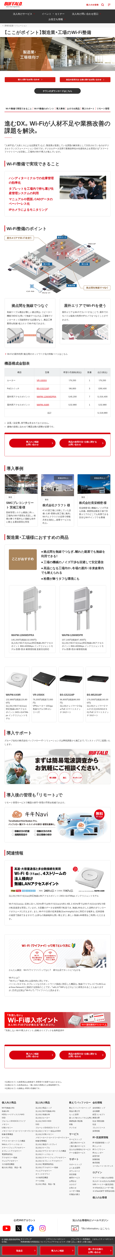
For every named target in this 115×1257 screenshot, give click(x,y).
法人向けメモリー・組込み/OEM (48, 1130)
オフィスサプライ (42, 1174)
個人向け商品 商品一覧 (12, 1167)
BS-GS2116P (43, 388)
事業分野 (96, 1117)
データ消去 (39, 1180)
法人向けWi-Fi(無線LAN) (45, 1111)
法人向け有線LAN (42, 1114)
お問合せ (72, 1181)
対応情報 (72, 1174)
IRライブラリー (99, 1149)
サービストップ (75, 1139)
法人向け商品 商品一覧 (45, 1184)
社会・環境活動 (98, 1121)
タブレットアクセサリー (12, 1150)
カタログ (72, 1184)
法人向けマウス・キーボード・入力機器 (50, 1150)
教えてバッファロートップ (80, 1107)
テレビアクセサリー (10, 1160)
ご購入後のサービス (77, 1146)
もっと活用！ (74, 1114)
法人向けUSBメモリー (44, 1134)
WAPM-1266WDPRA (46, 396)
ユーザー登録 (74, 1191)
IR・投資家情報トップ (101, 1142)
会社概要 (96, 1111)
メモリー (5, 1124)
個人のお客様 (100, 1197)
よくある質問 (74, 1167)
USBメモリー (7, 1127)
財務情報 (96, 1159)
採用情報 (96, 1130)
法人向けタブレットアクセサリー (48, 1160)
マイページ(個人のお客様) (103, 1177)
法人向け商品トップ (43, 1107)
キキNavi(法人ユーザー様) (103, 1187)
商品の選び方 (74, 1111)
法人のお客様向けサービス (80, 1149)
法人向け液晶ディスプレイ (46, 1144)
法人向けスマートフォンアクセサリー (50, 1157)
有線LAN (5, 1111)
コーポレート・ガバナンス (103, 1165)
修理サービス (74, 1177)
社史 (94, 1124)
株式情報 (96, 1162)
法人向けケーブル (42, 1147)
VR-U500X (42, 380)
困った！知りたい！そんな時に (81, 1117)
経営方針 (96, 1156)
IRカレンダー (98, 1152)
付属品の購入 (74, 1194)
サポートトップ (75, 1164)
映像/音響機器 (7, 1134)
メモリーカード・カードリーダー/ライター (18, 1130)
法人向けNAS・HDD (43, 1121)
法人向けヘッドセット (44, 1154)
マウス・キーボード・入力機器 (13, 1140)
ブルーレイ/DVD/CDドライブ (13, 1121)
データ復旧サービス (77, 1152)
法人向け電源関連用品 (44, 1164)
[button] (57, 91)
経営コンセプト (99, 1114)
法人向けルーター (42, 1117)
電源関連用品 (7, 1154)
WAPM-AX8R (43, 404)
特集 (71, 1124)
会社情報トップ (99, 1107)
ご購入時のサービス (77, 1142)
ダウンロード (74, 1171)
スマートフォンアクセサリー (13, 1147)
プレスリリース (99, 1127)
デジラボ (72, 1127)
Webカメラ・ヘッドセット (12, 1144)
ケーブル (5, 1137)
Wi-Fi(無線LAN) (8, 1107)
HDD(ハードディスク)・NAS (13, 1114)
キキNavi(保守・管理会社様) (104, 1191)
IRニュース (97, 1146)
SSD (4, 1117)
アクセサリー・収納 (9, 1157)
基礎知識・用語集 (76, 1121)
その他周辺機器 (8, 1164)
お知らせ (72, 1187)
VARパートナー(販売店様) (103, 1184)
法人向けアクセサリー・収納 (46, 1167)
